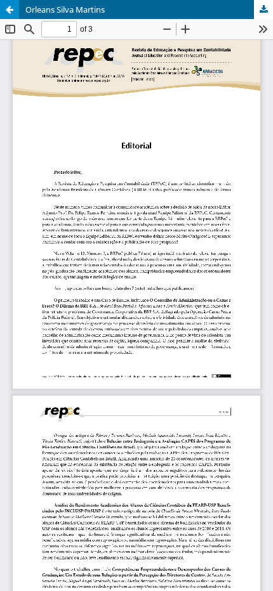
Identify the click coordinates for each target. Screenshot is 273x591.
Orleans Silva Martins (65, 9)
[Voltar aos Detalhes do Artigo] (9, 9)
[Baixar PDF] (263, 9)
